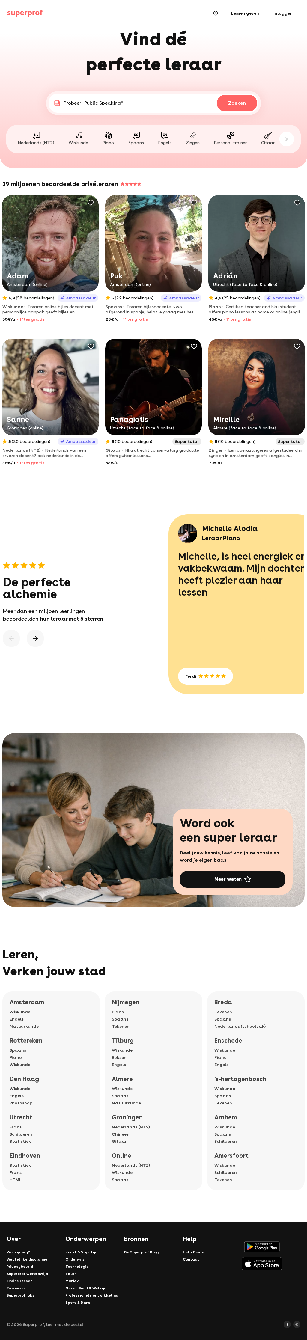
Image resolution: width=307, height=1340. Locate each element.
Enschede (228, 1040)
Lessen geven (245, 13)
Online (121, 1155)
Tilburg (123, 1040)
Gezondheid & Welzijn (85, 1288)
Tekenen (121, 1026)
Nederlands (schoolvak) (240, 1026)
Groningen (127, 1117)
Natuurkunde (24, 1026)
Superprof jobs (20, 1295)
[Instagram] (296, 1324)
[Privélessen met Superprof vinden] (25, 13)
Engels (17, 1019)
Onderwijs (75, 1259)
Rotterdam (26, 1040)
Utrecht (21, 1117)
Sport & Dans (77, 1302)
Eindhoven (25, 1155)
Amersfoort (231, 1155)
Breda (223, 1002)
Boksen (119, 1057)
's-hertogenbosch (240, 1079)
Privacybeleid (20, 1266)
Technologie (77, 1266)
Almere (122, 1079)
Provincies (16, 1288)
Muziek (72, 1281)
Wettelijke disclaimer (28, 1259)
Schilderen (21, 1134)
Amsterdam (27, 1002)
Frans (16, 1127)
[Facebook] (287, 1324)
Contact (191, 1259)
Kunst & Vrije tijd (81, 1252)
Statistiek (20, 1141)
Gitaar (119, 1141)
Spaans (18, 1050)
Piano (16, 1057)
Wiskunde (20, 1011)
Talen (70, 1274)
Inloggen (283, 13)
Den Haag (24, 1079)
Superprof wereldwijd (27, 1274)
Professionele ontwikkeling (91, 1295)
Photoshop (21, 1103)
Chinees (120, 1134)
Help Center (194, 1252)
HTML (16, 1179)
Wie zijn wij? (18, 1252)
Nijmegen (125, 1002)
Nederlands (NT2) (131, 1127)
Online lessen (19, 1281)
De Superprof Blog (141, 1252)
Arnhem (225, 1117)
